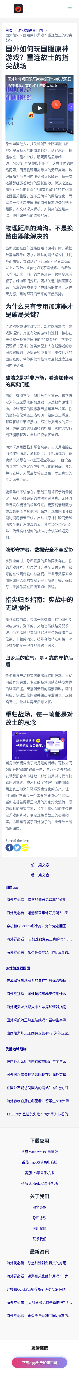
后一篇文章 (40, 875)
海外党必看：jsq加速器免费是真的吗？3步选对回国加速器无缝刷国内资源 (39, 939)
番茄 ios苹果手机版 (39, 1173)
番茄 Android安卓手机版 (39, 1183)
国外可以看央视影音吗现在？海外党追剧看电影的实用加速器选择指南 (39, 1075)
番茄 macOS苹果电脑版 (39, 1162)
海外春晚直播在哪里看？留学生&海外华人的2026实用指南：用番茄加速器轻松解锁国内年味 (39, 1101)
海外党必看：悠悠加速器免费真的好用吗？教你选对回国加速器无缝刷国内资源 (39, 900)
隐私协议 (39, 1218)
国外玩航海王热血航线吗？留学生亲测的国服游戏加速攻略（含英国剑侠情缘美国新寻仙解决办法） (39, 1020)
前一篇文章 (40, 865)
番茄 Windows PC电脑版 (39, 1152)
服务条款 (39, 1207)
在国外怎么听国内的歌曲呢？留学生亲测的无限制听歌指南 (39, 1061)
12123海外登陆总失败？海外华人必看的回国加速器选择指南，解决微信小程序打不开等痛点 (39, 1114)
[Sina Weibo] (25, 847)
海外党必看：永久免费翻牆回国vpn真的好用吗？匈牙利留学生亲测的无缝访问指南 (39, 952)
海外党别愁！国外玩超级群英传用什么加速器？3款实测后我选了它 (39, 994)
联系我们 (39, 1239)
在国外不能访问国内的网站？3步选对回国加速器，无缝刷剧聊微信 (39, 1088)
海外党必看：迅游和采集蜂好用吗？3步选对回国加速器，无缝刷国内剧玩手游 (39, 913)
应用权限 (39, 1228)
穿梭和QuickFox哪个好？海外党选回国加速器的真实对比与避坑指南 (39, 926)
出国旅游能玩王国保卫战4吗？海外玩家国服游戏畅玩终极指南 (39, 1033)
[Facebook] (9, 847)
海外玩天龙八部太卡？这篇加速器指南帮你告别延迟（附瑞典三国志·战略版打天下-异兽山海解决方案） (39, 1007)
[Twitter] (17, 847)
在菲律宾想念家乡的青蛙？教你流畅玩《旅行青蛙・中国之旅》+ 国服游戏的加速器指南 (39, 980)
